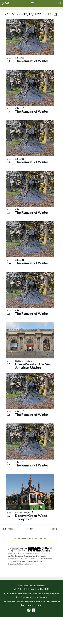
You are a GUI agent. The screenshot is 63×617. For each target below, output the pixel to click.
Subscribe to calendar (28, 538)
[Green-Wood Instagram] (29, 610)
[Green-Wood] (5, 3)
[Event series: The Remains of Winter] (23, 58)
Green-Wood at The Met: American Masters (33, 366)
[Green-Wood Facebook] (34, 610)
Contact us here (33, 605)
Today (30, 529)
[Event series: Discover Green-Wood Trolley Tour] (32, 512)
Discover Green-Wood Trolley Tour (31, 517)
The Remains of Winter (31, 61)
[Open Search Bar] (60, 3)
